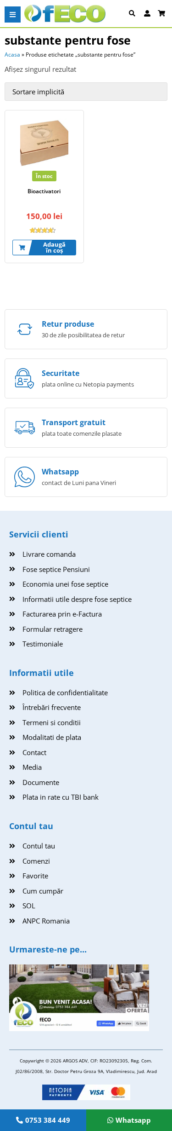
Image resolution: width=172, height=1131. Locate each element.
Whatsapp (60, 472)
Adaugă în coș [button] (54, 247)
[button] (13, 14)
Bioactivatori (44, 191)
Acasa (12, 54)
